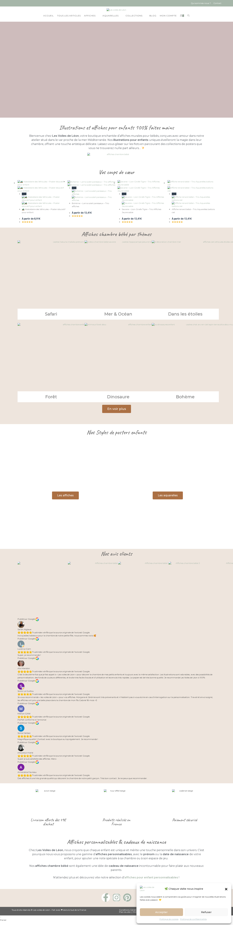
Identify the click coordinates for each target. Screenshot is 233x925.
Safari (51, 314)
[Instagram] (116, 897)
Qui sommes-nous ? (201, 3)
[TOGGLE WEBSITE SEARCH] (188, 15)
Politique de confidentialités (193, 919)
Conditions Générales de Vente (133, 910)
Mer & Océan (118, 314)
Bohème (185, 396)
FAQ (135, 912)
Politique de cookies (168, 919)
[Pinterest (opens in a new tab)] (19, 3)
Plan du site (124, 912)
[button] (226, 889)
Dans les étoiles (185, 314)
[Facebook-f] (105, 897)
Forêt (51, 396)
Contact (217, 3)
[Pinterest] (127, 897)
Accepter (161, 912)
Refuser (206, 912)
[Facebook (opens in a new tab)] (14, 3)
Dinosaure (118, 396)
